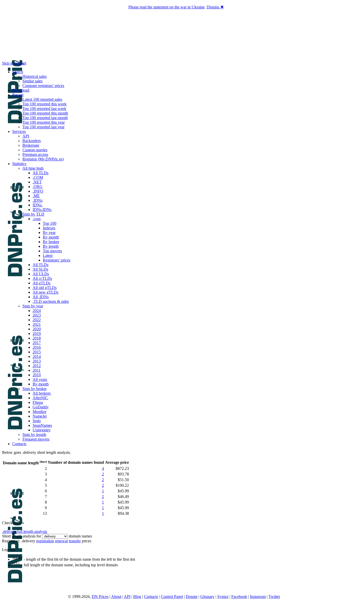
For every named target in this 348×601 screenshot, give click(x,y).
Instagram (258, 596)
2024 (37, 310)
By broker (51, 242)
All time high (33, 168)
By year (49, 232)
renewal (61, 541)
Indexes (49, 228)
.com (37, 219)
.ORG (38, 186)
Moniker (39, 411)
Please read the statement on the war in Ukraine (166, 7)
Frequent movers (35, 439)
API (25, 136)
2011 (37, 370)
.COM (38, 177)
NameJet (40, 416)
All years (40, 379)
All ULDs (41, 274)
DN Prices (100, 596)
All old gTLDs (45, 287)
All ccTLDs (42, 278)
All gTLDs (41, 283)
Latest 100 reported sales (42, 99)
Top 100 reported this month (45, 113)
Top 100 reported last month (45, 118)
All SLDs (40, 269)
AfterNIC (40, 398)
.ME (36, 196)
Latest (47, 255)
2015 (37, 352)
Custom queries (34, 150)
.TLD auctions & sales (51, 301)
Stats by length (34, 434)
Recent (17, 95)
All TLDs (40, 173)
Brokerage (30, 145)
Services (19, 131)
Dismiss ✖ (215, 7)
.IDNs (38, 200)
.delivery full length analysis (24, 531)
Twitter (274, 596)
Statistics (19, 163)
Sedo (37, 421)
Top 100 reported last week (44, 108)
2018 (37, 338)
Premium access (35, 154)
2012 (37, 366)
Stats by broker (34, 388)
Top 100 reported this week (44, 104)
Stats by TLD (33, 214)
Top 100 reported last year (43, 127)
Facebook (239, 596)
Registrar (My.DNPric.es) (43, 159)
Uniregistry (42, 430)
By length (51, 246)
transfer (75, 541)
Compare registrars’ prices (43, 85)
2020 (37, 329)
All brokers (42, 393)
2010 (37, 375)
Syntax (223, 596)
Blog (137, 596)
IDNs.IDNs (42, 209)
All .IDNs (41, 297)
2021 (37, 324)
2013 (37, 361)
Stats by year (32, 306)
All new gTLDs (45, 292)
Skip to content (14, 63)
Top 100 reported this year (43, 122)
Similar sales (32, 81)
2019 (37, 333)
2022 (37, 320)
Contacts (19, 444)
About (116, 596)
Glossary (207, 596)
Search (17, 72)
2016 (37, 347)
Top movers (52, 251)
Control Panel (172, 596)
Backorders (31, 141)
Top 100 (49, 223)
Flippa (38, 402)
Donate (191, 596)
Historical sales (34, 76)
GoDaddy (41, 407)
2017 (37, 343)
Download (20, 90)
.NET (37, 182)
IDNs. (38, 205)
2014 (37, 356)
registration (45, 541)
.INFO (38, 191)
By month (51, 237)
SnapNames (42, 425)
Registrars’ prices (56, 260)
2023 (37, 315)
